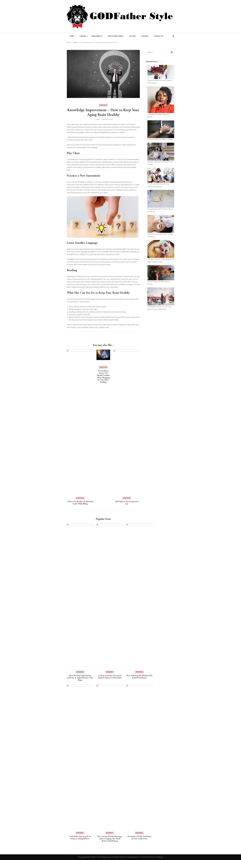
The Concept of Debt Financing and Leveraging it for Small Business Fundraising (110, 838)
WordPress (159, 857)
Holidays (144, 36)
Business (80, 672)
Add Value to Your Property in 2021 (126, 502)
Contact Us (158, 36)
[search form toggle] (173, 36)
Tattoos (132, 36)
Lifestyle (103, 105)
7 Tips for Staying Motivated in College (160, 139)
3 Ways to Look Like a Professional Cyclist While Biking (80, 502)
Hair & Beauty (97, 36)
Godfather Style (95, 857)
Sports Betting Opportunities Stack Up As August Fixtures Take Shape (80, 677)
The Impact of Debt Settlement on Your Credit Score (139, 837)
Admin (98, 119)
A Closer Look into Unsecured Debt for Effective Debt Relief (109, 676)
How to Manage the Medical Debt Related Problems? (139, 676)
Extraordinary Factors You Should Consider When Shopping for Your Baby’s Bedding (103, 376)
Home (72, 36)
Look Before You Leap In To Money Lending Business (80, 837)
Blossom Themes (140, 857)
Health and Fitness (115, 36)
